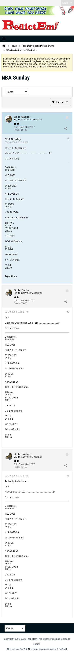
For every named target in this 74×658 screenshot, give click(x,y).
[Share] (65, 128)
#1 (68, 138)
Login (65, 3)
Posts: (17, 129)
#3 (68, 475)
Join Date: (19, 127)
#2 (68, 312)
